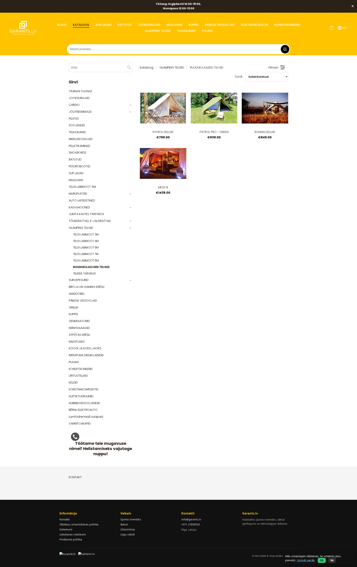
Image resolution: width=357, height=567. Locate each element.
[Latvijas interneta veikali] (68, 555)
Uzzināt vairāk (305, 560)
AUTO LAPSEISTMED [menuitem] (82, 200)
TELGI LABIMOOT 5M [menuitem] (82, 187)
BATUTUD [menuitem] (124, 25)
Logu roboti (127, 534)
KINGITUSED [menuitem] (77, 341)
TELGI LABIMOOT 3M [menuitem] (86, 234)
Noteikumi (66, 529)
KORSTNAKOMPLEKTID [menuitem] (83, 389)
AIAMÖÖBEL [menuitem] (77, 294)
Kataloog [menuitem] (81, 25)
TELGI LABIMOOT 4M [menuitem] (86, 241)
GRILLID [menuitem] (73, 307)
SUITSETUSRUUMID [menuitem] (81, 396)
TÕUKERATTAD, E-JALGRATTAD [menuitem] (90, 221)
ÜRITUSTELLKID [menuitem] (78, 375)
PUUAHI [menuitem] (207, 31)
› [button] (130, 111)
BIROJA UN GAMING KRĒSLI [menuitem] (86, 287)
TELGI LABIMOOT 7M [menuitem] (85, 254)
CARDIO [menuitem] (74, 105)
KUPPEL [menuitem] (194, 25)
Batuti (124, 524)
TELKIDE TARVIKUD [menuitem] (84, 273)
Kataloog (146, 67)
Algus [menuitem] (62, 25)
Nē (332, 560)
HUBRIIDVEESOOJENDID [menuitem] (84, 403)
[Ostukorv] (331, 28)
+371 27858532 (190, 524)
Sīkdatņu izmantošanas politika (79, 524)
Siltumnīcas (127, 529)
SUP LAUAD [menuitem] (103, 25)
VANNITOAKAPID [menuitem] (80, 423)
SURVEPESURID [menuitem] (79, 280)
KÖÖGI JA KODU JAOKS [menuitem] (85, 348)
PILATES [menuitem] (74, 118)
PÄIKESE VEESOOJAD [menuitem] (220, 25)
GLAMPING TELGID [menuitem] (158, 31)
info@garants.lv (191, 519)
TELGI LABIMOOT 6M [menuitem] (86, 247)
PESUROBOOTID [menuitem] (79, 166)
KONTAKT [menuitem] (75, 477)
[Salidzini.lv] (86, 555)
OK (322, 560)
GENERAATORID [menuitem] (79, 321)
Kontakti (65, 519)
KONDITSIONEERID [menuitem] (287, 25)
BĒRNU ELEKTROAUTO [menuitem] (83, 410)
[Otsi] (129, 67)
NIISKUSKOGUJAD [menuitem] (81, 139)
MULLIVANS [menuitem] (174, 25)
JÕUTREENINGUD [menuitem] (80, 112)
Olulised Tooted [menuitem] (80, 91)
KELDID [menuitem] (73, 382)
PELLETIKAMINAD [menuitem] (79, 146)
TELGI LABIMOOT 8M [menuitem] (86, 260)
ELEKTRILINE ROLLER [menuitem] (254, 25)
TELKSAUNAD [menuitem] (186, 31)
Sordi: (239, 76)
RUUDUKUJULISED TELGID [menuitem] (91, 267)
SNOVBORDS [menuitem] (77, 152)
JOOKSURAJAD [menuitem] (149, 25)
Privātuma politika (71, 539)
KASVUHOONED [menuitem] (79, 207)
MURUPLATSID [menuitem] (78, 193)
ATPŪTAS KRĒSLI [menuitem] (79, 335)
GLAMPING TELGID (172, 67)
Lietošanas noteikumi (73, 534)
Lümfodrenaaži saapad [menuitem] (86, 417)
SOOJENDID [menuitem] (77, 125)
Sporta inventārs (130, 519)
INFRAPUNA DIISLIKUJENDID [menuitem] (86, 355)
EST (345, 28)
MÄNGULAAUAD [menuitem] (79, 328)
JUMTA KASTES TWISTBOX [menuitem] (86, 214)
